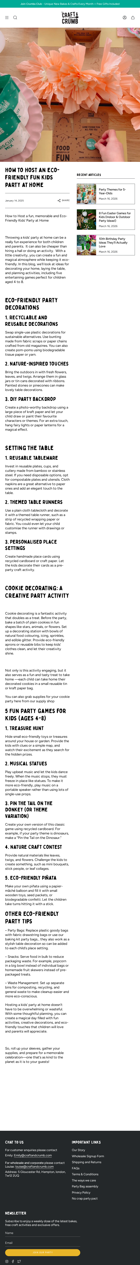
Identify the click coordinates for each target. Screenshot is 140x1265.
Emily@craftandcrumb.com (33, 1155)
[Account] (125, 18)
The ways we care (84, 1180)
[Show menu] (6, 18)
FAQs (75, 1168)
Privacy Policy (81, 1192)
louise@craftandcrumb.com (34, 1166)
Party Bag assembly (85, 1186)
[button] (15, 18)
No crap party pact (85, 1198)
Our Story (78, 1150)
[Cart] (133, 18)
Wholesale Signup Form (88, 1156)
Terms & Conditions (85, 1174)
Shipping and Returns (86, 1162)
